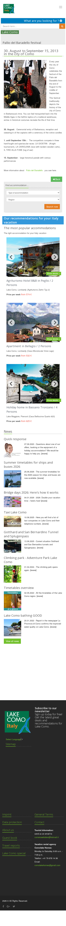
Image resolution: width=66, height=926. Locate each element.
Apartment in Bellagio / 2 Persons (28, 346)
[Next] (54, 257)
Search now (52, 206)
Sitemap (11, 744)
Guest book (9, 838)
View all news (12, 641)
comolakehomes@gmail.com (47, 865)
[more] (44, 453)
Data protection (12, 822)
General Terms (44, 814)
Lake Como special (14, 853)
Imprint (6, 814)
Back (57, 179)
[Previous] (11, 257)
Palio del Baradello (34, 170)
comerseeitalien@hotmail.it (47, 837)
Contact (39, 822)
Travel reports (11, 845)
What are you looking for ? (42, 21)
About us (8, 830)
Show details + (53, 273)
